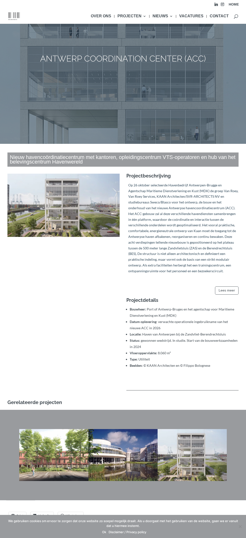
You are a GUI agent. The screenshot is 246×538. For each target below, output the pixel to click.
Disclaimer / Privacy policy (127, 532)
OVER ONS (101, 16)
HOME (234, 4)
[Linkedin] (216, 6)
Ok (104, 532)
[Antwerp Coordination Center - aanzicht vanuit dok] (63, 237)
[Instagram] (222, 6)
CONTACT (219, 16)
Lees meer (227, 290)
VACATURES (191, 16)
